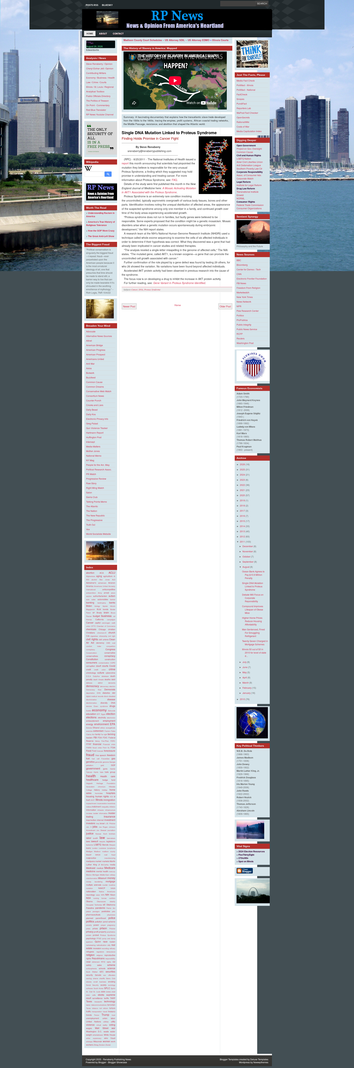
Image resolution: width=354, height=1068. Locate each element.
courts (105, 665)
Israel (102, 823)
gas (113, 758)
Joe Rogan (103, 827)
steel (113, 991)
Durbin (88, 710)
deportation (90, 693)
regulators (100, 951)
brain (106, 612)
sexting (89, 978)
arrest (106, 592)
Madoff (88, 854)
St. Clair (89, 991)
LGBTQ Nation (244, 158)
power (96, 925)
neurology (90, 894)
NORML (241, 198)
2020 (242, 495)
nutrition (112, 898)
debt (113, 679)
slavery (89, 981)
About (103, 33)
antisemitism (91, 593)
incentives (111, 803)
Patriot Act (110, 908)
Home (89, 33)
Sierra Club (92, 497)
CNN (239, 274)
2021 (242, 490)
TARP (112, 998)
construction (110, 659)
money (111, 878)
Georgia (112, 762)
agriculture (107, 576)
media (112, 864)
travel (105, 1011)
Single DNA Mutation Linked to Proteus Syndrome (169, 132)
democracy (92, 686)
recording (105, 948)
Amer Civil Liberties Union (250, 161)
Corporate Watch (245, 178)
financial (97, 744)
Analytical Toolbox (95, 91)
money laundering (94, 881)
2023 (242, 479)
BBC (239, 260)
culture (100, 672)
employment (109, 720)
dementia (111, 683)
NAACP (101, 888)
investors (90, 823)
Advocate (91, 331)
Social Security (92, 985)
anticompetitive (108, 589)
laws (88, 841)
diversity (103, 702)
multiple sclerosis (93, 884)
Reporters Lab (244, 108)
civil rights (92, 639)
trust (113, 1015)
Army (100, 593)
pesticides (106, 911)
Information (91, 809)
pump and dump (108, 938)
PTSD (99, 938)
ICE (111, 796)
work (113, 1041)
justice (89, 833)
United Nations (93, 1021)
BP (94, 612)
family (97, 734)
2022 (242, 484)
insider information (100, 813)
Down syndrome (100, 706)
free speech (101, 755)
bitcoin (112, 606)
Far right (104, 734)
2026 (242, 464)
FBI (95, 737)
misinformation (91, 878)
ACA (102, 572)
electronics (111, 717)
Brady (99, 612)
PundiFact (242, 103)
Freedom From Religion (248, 287)
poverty (89, 925)
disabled (112, 696)
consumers (91, 662)
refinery (112, 948)
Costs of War (243, 126)
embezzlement (92, 720)
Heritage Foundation (105, 783)
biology (97, 606)
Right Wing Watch (95, 487)
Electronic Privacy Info (97, 418)
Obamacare (101, 901)
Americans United (95, 359)
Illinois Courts (220, 40)
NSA (88, 897)
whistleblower (98, 1035)
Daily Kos (91, 414)
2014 (242, 526)
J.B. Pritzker (110, 823)
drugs (112, 705)
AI (114, 576)
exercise (89, 731)
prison (103, 928)
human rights (102, 796)
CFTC (93, 626)
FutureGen (105, 758)
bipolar (105, 606)
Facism (107, 731)
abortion (90, 572)
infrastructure (110, 810)
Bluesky (107, 5)
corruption (90, 666)
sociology (111, 985)
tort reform (103, 1008)
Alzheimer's (91, 582)
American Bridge (94, 345)
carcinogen (106, 623)
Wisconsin (97, 1041)
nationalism (91, 891)
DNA (113, 702)
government (93, 768)
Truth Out (90, 524)
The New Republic (95, 515)
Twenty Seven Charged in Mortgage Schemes (255, 642)
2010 (242, 699)
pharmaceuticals (93, 914)
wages (89, 1028)
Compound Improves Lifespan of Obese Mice (252, 609)
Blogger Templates (229, 1059)
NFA (102, 895)
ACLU (112, 572)
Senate (98, 975)
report (125, 163)
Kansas (98, 833)
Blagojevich (90, 609)
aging (99, 576)
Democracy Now (93, 689)
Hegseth (89, 783)
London (95, 848)
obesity (112, 901)
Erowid (240, 195)
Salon (89, 492)
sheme (95, 978)
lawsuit (94, 841)
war (113, 1028)
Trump (105, 1014)
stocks (101, 994)
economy (99, 709)
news (98, 895)
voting (112, 1024)
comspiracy (90, 649)
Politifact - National (246, 89)
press (88, 928)
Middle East (104, 874)
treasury (111, 1011)
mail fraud (109, 854)
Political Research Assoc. (99, 469)
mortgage (110, 881)
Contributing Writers (96, 73)
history (97, 789)
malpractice (91, 858)
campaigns (111, 619)
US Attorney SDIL (175, 40)
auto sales (91, 599)
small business (99, 981)
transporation (97, 1011)
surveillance (97, 998)
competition (110, 646)
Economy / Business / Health (100, 77)
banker (112, 599)
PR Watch (91, 474)
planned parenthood (96, 918)
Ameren (111, 582)
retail (88, 961)
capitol (97, 622)
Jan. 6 (88, 827)
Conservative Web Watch (98, 391)
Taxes (89, 1001)
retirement (96, 962)
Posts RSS (92, 5)
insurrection (91, 820)
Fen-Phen (105, 741)
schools (102, 968)
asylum (89, 596)
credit (88, 669)
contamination (103, 662)
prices (95, 928)
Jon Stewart (101, 830)
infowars (100, 810)
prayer (103, 925)
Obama (89, 901)
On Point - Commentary (98, 105)
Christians (90, 632)
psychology (91, 938)
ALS (113, 579)
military (112, 874)
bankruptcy (102, 602)
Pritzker (112, 928)
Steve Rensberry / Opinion (99, 63)
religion (90, 955)
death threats (98, 679)
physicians (111, 914)
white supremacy (93, 1038)
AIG (87, 579)
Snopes (240, 98)
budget (96, 615)
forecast (100, 751)
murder (105, 885)
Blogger (102, 1062)
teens (88, 1005)
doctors (89, 706)
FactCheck (242, 94)
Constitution (92, 659)
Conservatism (91, 653)
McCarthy (105, 864)
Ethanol (96, 727)
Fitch (105, 747)
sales (99, 965)
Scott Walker (92, 971)
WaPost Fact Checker (247, 112)
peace (88, 911)
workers (89, 1044)
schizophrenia (91, 968)
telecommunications (99, 1005)
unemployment (92, 1018)
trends (89, 1015)
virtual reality (101, 1025)
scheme (111, 964)
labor (88, 837)
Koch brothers (109, 833)
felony (97, 741)
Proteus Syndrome (107, 935)
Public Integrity (244, 324)
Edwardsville (92, 49)
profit (96, 931)
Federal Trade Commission (250, 204)
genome (106, 762)
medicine (90, 871)
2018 (242, 505)
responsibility (110, 958)
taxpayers (98, 1001)
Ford (94, 750)
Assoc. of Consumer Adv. (249, 175)
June (244, 667)
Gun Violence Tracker (97, 428)
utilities (106, 1021)
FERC (112, 741)
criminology (91, 672)
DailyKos (96, 676)
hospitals (110, 793)
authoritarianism (100, 596)
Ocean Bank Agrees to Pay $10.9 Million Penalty (253, 575)
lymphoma (111, 848)
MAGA (97, 854)
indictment (96, 806)
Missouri (102, 878)
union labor (109, 1018)
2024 (242, 474)
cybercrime (110, 672)
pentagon (96, 911)
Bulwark (90, 372)
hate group (110, 772)
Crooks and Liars (94, 405)
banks (112, 602)
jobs (95, 826)
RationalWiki (243, 121)
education (91, 713)
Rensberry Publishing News (117, 1059)
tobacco (95, 1008)
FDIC (105, 737)
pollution (98, 921)
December (247, 546)
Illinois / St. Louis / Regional (100, 86)
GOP (113, 765)
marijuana (90, 861)
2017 (242, 510)
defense (89, 683)
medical (100, 868)
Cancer (89, 622)
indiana (88, 806)
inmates (89, 813)
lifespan (112, 844)
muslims (112, 885)
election (110, 714)
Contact (118, 33)
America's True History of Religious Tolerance (100, 223)
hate (101, 772)
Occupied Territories (94, 904)
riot (113, 961)
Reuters (240, 338)
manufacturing (109, 858)
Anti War (90, 363)
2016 (242, 515)
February (246, 687)
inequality (105, 806)
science (111, 968)
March (245, 682)
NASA (113, 888)
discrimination (91, 699)
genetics (90, 761)
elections (91, 717)
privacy (89, 931)
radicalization (101, 945)
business (106, 616)
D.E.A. (88, 676)
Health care (107, 776)
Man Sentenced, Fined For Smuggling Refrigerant (253, 633)
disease (111, 699)
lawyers (102, 841)
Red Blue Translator (96, 109)
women (106, 1041)
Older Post (225, 306)
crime (112, 669)
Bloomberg (242, 264)
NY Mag (90, 460)
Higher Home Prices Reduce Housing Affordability (252, 621)
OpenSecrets (243, 117)
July (244, 661)
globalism (89, 765)
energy (89, 724)
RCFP (240, 333)
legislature (110, 841)
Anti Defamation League (249, 165)
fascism (89, 737)
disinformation (91, 703)
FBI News (241, 283)
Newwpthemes (260, 1062)
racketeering (91, 945)
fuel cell (95, 758)
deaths (107, 679)
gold (102, 765)
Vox (88, 529)
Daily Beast (92, 409)
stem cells (91, 995)
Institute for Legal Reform (249, 185)
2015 (242, 520)
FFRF (88, 744)
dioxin (106, 696)
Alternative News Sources (99, 336)
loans (88, 848)
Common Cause (94, 382)
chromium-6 (101, 632)
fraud (90, 754)
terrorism (111, 1004)
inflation (112, 806)
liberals (105, 844)
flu (109, 747)
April (244, 677)
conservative (109, 652)
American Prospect (95, 354)
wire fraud (109, 1038)
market (98, 861)
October (246, 556)
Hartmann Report (94, 432)
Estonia (89, 727)
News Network (244, 301)
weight (89, 1034)
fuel (88, 758)
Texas (88, 1008)
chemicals (91, 629)
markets (105, 861)
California (99, 619)
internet (100, 820)
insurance (109, 816)
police (111, 918)
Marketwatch (243, 292)
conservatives (92, 656)
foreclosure (109, 750)
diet (113, 692)
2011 (242, 541)
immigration (109, 799)
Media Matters (93, 446)
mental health (102, 871)
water (112, 1031)
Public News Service (247, 329)
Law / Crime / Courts (96, 82)
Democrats (109, 689)
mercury (112, 871)
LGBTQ (97, 844)
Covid (112, 665)
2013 (242, 531)
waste (106, 1031)
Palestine (90, 908)
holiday (104, 790)
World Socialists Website (98, 533)
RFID (103, 962)
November (247, 551)
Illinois (99, 800)
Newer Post (129, 306)
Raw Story (91, 483)
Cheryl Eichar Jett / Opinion (99, 68)
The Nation (91, 510)
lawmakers (111, 838)
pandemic (100, 907)
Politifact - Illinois (245, 85)
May (244, 672)
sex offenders (109, 975)
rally (108, 945)
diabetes (106, 692)
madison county (108, 851)
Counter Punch (93, 400)
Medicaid (90, 867)
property (102, 931)
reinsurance (110, 951)
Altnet (89, 340)
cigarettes (94, 636)
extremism (98, 730)
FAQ (174, 180)
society (103, 985)
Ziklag (96, 1045)
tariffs (106, 998)
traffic (88, 1011)
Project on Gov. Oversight (249, 148)
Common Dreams (95, 386)
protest (96, 935)
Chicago (102, 629)
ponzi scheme (109, 921)
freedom (111, 755)
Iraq (97, 823)
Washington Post (245, 343)
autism (112, 595)
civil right (111, 636)
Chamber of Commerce (106, 626)
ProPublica (242, 320)
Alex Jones (104, 579)
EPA (112, 724)
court (98, 665)
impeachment (91, 803)
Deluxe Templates (259, 1059)
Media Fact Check (246, 80)
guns (105, 768)
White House (109, 1034)
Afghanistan (90, 576)
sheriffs (102, 978)
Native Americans (107, 891)
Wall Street (101, 1028)
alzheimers (102, 583)
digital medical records (94, 696)
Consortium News (95, 395)
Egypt (103, 714)
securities (110, 971)
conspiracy (109, 655)
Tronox (96, 1015)
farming (111, 734)
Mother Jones (93, 451)
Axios (89, 368)
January (246, 692)
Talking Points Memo (96, 501)
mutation (89, 888)
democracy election (107, 686)
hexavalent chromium (95, 786)
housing (90, 796)
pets (113, 911)
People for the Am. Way (98, 464)
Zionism (102, 1045)
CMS (108, 643)
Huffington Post (93, 437)
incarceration (102, 803)
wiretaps (89, 1041)
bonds (105, 609)
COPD (112, 662)
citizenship (103, 636)
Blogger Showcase (117, 1062)
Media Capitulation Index (249, 131)
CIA (87, 636)
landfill (95, 838)
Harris (96, 772)
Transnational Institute (247, 191)
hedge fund (108, 780)
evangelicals (110, 727)
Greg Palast (92, 423)
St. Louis (96, 991)
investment (109, 819)
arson (113, 593)
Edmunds (111, 710)
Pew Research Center (248, 310)
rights (109, 962)
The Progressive (94, 520)
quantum (89, 941)
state (103, 991)
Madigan (89, 851)
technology (109, 1001)
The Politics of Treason (97, 100)
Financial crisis (109, 744)
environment (101, 724)
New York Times (245, 297)
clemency (100, 642)
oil (104, 904)
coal (113, 643)
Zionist (108, 1045)
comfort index (93, 646)
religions (99, 955)
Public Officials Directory (98, 96)
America (89, 586)
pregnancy (111, 925)
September (248, 561)
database (105, 676)
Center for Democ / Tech (249, 269)
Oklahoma (110, 904)
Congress (110, 649)
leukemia (89, 844)
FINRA (88, 747)
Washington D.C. (94, 1031)
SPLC (107, 988)
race (105, 941)
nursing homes (100, 898)
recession (97, 948)
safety (88, 965)
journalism (111, 830)
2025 (242, 469)
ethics (102, 727)
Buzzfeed (91, 377)
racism (112, 941)
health (91, 775)
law (102, 837)
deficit (100, 683)
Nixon (112, 894)
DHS (98, 693)
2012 (242, 536)
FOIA (113, 747)
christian (111, 629)
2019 (242, 500)
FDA (100, 737)
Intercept (90, 441)
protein (88, 935)
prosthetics (111, 932)
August (245, 566)
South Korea (98, 988)
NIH (107, 894)
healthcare (92, 779)
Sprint (113, 988)
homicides (99, 793)
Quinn (98, 941)
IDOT (93, 800)
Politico (240, 315)
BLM (99, 609)
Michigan (95, 874)
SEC (102, 971)
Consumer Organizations (249, 208)
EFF (98, 714)
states (108, 991)
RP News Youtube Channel (100, 114)
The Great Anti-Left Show (101, 236)
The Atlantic (92, 506)
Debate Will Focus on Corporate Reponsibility (252, 598)
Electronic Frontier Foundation (252, 278)
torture (112, 1008)
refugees (90, 951)
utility (113, 1021)
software (89, 988)
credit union (99, 669)
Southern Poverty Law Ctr (249, 168)
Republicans (98, 958)
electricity (102, 717)
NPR (239, 306)
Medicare (109, 868)
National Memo (93, 455)
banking (90, 602)
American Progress (95, 349)
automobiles (103, 599)
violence (90, 1024)
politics (90, 921)
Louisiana (102, 848)
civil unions (103, 639)
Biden (89, 605)
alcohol (94, 579)
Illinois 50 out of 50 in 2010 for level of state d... (254, 652)
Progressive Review (96, 478)
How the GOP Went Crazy (101, 230)
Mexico (89, 874)
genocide (98, 762)
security (89, 975)
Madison (97, 851)
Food (88, 750)
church (111, 632)
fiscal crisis (97, 747)
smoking (111, 981)
